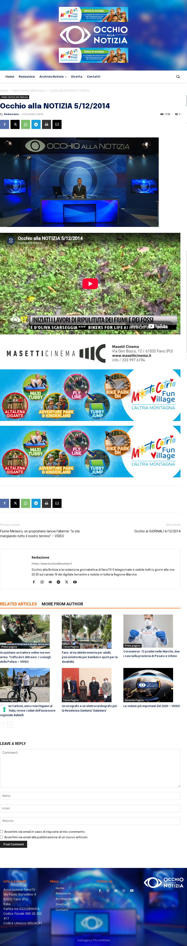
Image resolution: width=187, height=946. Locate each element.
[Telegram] (36, 124)
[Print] (46, 124)
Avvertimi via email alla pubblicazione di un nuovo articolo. (46, 837)
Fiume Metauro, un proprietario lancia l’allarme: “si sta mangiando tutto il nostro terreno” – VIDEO (40, 533)
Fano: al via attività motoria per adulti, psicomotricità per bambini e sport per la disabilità (89, 657)
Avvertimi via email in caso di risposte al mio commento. (45, 831)
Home (4, 90)
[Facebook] (4, 124)
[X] (15, 124)
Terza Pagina (71, 646)
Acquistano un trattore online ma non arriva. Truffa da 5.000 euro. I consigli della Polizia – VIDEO (25, 657)
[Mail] (52, 582)
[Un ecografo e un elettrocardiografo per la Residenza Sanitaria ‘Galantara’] (90, 685)
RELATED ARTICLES (18, 604)
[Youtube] (76, 582)
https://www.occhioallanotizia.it (52, 563)
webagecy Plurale (93, 940)
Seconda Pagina (134, 700)
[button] (178, 76)
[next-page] (10, 724)
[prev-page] (3, 724)
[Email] (57, 124)
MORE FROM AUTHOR (62, 604)
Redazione (11, 114)
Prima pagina (9, 646)
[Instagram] (43, 582)
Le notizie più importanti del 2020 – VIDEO (151, 706)
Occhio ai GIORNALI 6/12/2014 (157, 531)
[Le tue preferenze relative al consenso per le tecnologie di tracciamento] (4, 709)
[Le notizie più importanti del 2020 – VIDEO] (151, 685)
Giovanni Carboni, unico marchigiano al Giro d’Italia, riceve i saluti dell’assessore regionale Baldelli (27, 710)
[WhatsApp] (25, 124)
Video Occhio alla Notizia (28, 90)
